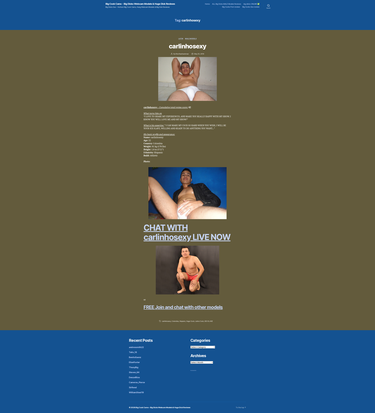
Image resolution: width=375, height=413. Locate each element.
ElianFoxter (134, 362)
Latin (180, 39)
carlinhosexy (187, 46)
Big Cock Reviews (192, 370)
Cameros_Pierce (137, 382)
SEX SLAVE (208, 321)
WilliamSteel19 (136, 392)
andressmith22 (136, 347)
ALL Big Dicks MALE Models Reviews (226, 4)
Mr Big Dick (195, 370)
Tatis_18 (133, 352)
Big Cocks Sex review (250, 7)
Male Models (191, 39)
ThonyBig (133, 367)
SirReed (133, 387)
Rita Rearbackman (182, 54)
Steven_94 (134, 372)
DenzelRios (134, 377)
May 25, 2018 (199, 54)
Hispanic (182, 321)
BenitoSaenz (135, 357)
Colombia (175, 321)
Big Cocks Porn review (231, 7)
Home (207, 4)
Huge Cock (190, 321)
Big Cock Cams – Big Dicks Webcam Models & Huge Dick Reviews (163, 407)
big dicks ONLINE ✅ (251, 4)
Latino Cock (199, 321)
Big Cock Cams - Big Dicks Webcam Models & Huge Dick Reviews (140, 4)
